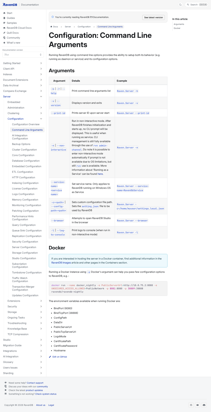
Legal (51, 405)
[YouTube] (197, 405)
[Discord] (204, 405)
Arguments (179, 24)
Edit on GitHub (60, 357)
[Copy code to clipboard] (163, 285)
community (42, 386)
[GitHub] (191, 405)
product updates (34, 390)
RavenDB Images (61, 262)
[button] (22, 63)
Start (9, 13)
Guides (23, 17)
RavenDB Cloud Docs (23, 27)
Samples (23, 22)
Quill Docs (23, 32)
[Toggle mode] (180, 4)
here (100, 173)
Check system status (45, 394)
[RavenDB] (9, 4)
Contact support (35, 382)
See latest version (153, 17)
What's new (13, 42)
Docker (177, 28)
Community (13, 37)
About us (40, 405)
